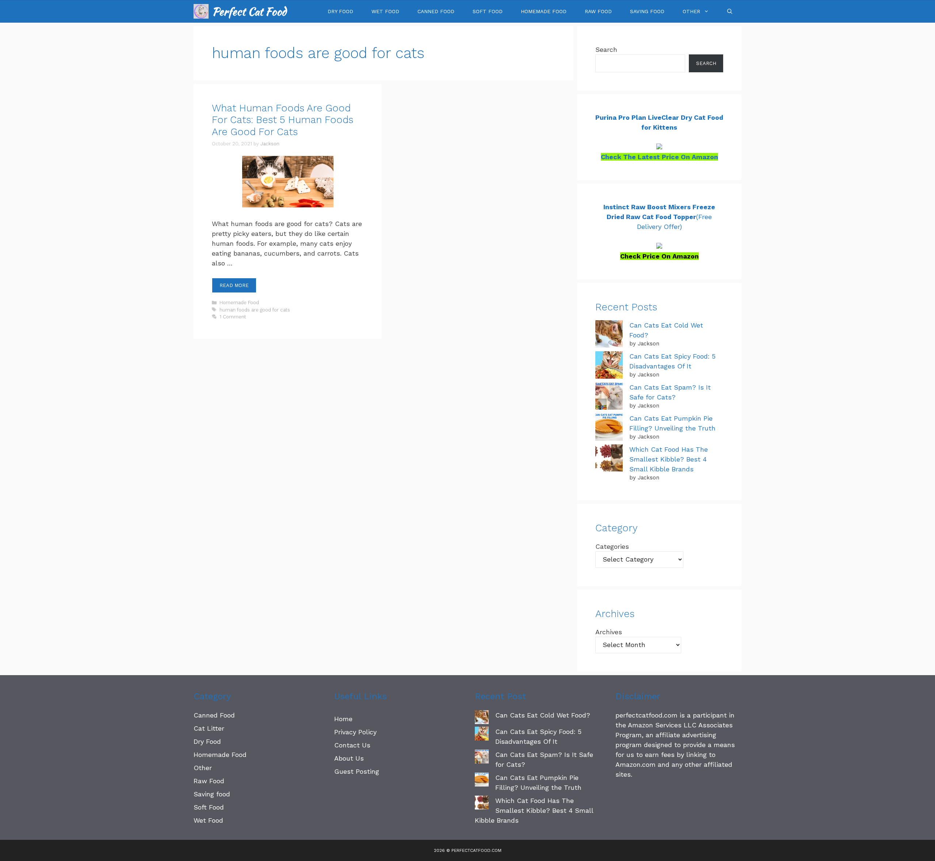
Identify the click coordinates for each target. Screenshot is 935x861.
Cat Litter (209, 728)
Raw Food (598, 11)
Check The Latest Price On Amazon (659, 157)
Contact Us (352, 745)
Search (606, 49)
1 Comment (233, 316)
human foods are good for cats (255, 310)
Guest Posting (356, 771)
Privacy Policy (355, 732)
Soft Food (488, 11)
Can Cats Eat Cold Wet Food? (542, 715)
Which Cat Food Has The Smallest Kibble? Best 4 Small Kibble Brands (668, 459)
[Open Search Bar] (729, 11)
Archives (608, 632)
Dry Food (340, 11)
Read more (234, 285)
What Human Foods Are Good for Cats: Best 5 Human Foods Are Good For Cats (282, 120)
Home (343, 719)
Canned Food (435, 11)
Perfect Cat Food (249, 11)
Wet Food (385, 11)
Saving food (647, 11)
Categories (612, 546)
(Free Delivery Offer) (659, 216)
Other (691, 11)
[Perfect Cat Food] (201, 11)
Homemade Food (543, 11)
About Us (349, 758)
